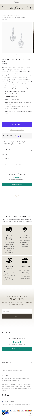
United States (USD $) (9, 402)
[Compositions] (17, 7)
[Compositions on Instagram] (3, 395)
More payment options (17, 130)
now (18, 2)
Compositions (13, 404)
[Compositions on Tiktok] (5, 395)
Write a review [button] (17, 185)
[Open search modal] (28, 7)
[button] (3, 413)
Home (3, 14)
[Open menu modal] (2, 7)
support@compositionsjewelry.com (12, 370)
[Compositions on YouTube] (8, 395)
